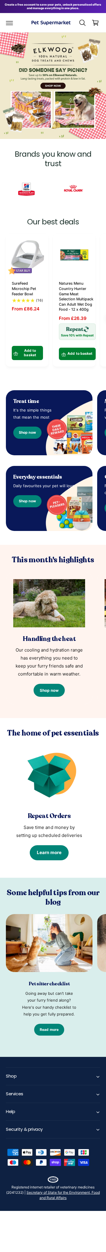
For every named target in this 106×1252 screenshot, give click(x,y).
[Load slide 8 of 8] (77, 124)
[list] (53, 190)
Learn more (49, 852)
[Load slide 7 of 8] (70, 124)
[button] (9, 22)
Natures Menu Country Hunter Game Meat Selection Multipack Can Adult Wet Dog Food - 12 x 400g (76, 296)
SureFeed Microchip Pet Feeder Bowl (24, 288)
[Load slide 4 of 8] (49, 124)
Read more (49, 1029)
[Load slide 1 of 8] (28, 124)
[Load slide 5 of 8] (56, 124)
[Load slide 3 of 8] (42, 124)
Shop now (27, 432)
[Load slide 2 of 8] (35, 124)
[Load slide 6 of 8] (63, 124)
